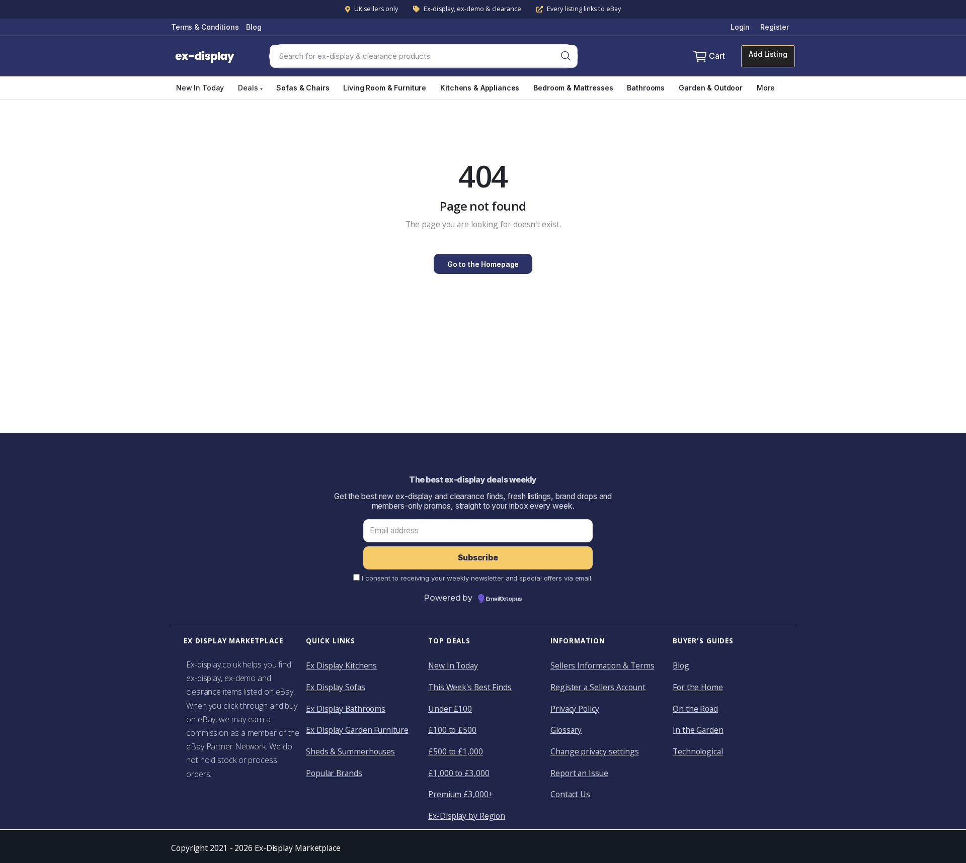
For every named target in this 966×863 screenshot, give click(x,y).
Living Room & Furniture (384, 87)
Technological (698, 751)
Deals (250, 87)
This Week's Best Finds (470, 687)
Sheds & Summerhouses (350, 751)
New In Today (200, 87)
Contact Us (570, 794)
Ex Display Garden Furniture (357, 729)
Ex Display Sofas (335, 687)
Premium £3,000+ (460, 794)
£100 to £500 (452, 729)
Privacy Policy (574, 708)
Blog (253, 27)
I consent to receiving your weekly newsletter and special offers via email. (477, 578)
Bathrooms (646, 87)
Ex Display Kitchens (341, 665)
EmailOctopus (504, 599)
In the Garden (698, 729)
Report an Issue (579, 773)
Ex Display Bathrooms (345, 708)
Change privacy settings (594, 751)
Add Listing (768, 54)
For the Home (698, 687)
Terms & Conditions (204, 27)
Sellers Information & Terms (602, 665)
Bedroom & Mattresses (573, 87)
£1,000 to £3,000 (459, 773)
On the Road (695, 708)
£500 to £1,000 (455, 751)
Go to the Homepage (483, 264)
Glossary (566, 729)
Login (740, 27)
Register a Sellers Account (598, 687)
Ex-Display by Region (466, 815)
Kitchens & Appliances (479, 87)
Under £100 (450, 708)
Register (774, 27)
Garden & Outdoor (711, 87)
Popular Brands (334, 773)
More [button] (765, 87)
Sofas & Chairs (302, 87)
